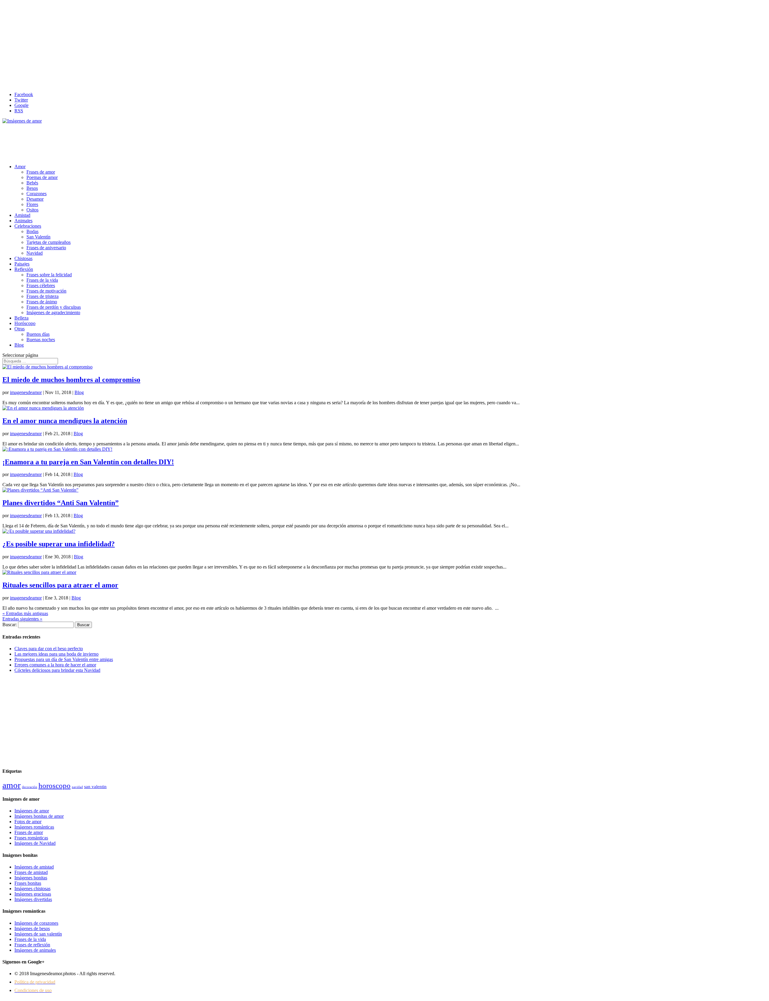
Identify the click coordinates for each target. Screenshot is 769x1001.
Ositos (32, 209)
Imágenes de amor (31, 810)
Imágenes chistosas (32, 888)
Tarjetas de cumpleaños (48, 242)
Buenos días (38, 334)
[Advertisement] (384, 45)
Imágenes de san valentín (38, 933)
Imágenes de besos (32, 928)
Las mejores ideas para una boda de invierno (56, 654)
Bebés (32, 182)
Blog (19, 344)
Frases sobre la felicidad (49, 274)
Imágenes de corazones (36, 923)
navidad (77, 787)
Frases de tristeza (42, 296)
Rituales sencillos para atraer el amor (60, 585)
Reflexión (23, 269)
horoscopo (54, 785)
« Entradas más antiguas (25, 613)
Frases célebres (40, 285)
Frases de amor (40, 171)
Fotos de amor (27, 821)
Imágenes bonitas (30, 877)
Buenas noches (40, 339)
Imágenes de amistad (34, 866)
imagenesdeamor (26, 392)
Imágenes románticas (34, 827)
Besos (32, 188)
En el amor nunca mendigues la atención (64, 421)
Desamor (35, 199)
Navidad (34, 253)
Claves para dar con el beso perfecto (48, 648)
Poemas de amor (42, 177)
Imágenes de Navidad (35, 843)
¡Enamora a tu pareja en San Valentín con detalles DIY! (88, 462)
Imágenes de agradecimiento (53, 312)
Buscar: (9, 624)
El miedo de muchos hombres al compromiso (71, 380)
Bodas (32, 231)
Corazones (36, 193)
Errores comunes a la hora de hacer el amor (55, 664)
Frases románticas (31, 837)
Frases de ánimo (41, 301)
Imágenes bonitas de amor (39, 816)
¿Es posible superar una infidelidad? (58, 544)
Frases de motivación (46, 290)
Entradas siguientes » (22, 618)
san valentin (95, 786)
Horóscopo (24, 323)
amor (11, 785)
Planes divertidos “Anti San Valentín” (60, 503)
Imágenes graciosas (32, 893)
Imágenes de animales (35, 950)
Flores (32, 204)
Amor (20, 166)
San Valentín (38, 236)
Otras (19, 328)
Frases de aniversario (46, 247)
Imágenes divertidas (33, 899)
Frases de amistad (31, 872)
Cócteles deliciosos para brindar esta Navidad (57, 670)
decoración (29, 787)
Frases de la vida (42, 280)
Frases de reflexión (32, 944)
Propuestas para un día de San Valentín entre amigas (63, 659)
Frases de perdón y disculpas (53, 307)
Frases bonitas (27, 883)
